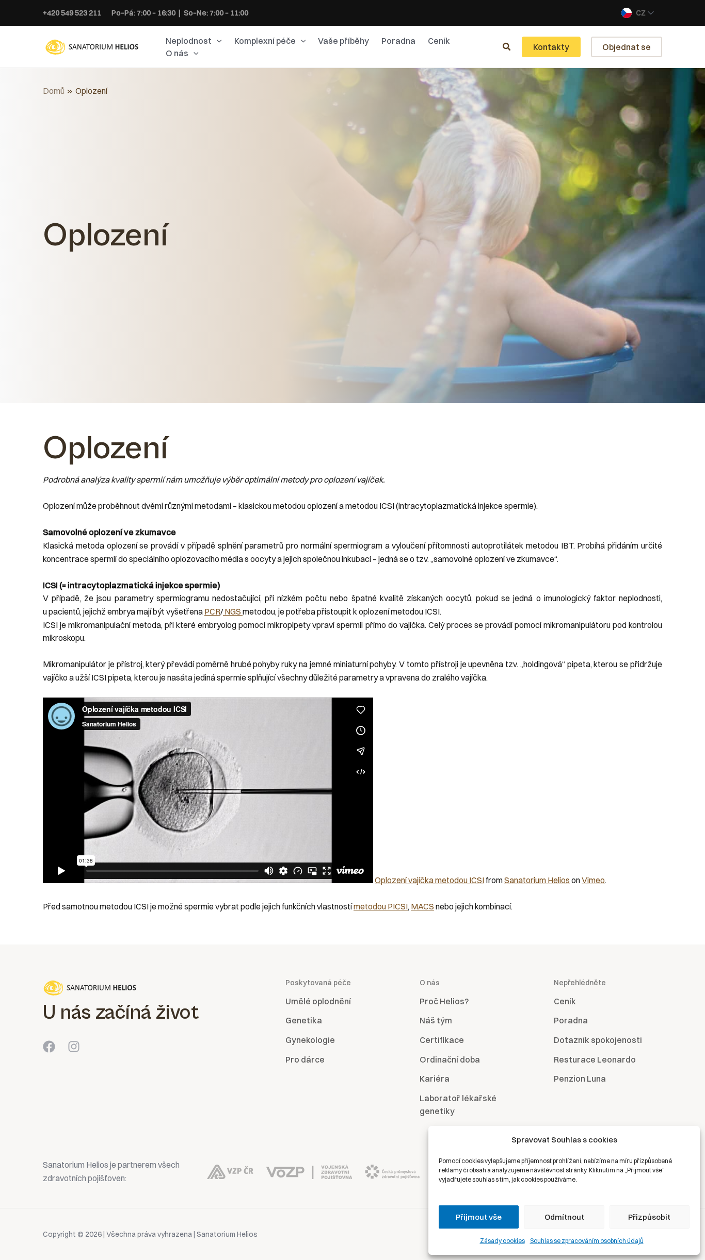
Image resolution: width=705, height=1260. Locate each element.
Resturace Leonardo (595, 1059)
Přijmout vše (479, 1217)
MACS (422, 906)
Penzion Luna (580, 1078)
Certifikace (442, 1040)
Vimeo (593, 880)
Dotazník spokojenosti (598, 1040)
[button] (217, 41)
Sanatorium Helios (537, 880)
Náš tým (436, 1020)
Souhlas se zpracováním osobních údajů (587, 1241)
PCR (212, 611)
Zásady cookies (502, 1241)
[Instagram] (74, 1046)
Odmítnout (564, 1217)
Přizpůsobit (649, 1217)
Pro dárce (305, 1059)
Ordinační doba (450, 1059)
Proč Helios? (444, 1001)
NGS (233, 611)
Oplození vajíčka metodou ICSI (429, 880)
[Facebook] (49, 1046)
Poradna (571, 1020)
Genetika (303, 1020)
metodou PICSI (381, 906)
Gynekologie (310, 1040)
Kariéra (435, 1078)
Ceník (565, 1001)
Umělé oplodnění (318, 1001)
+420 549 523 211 (72, 13)
